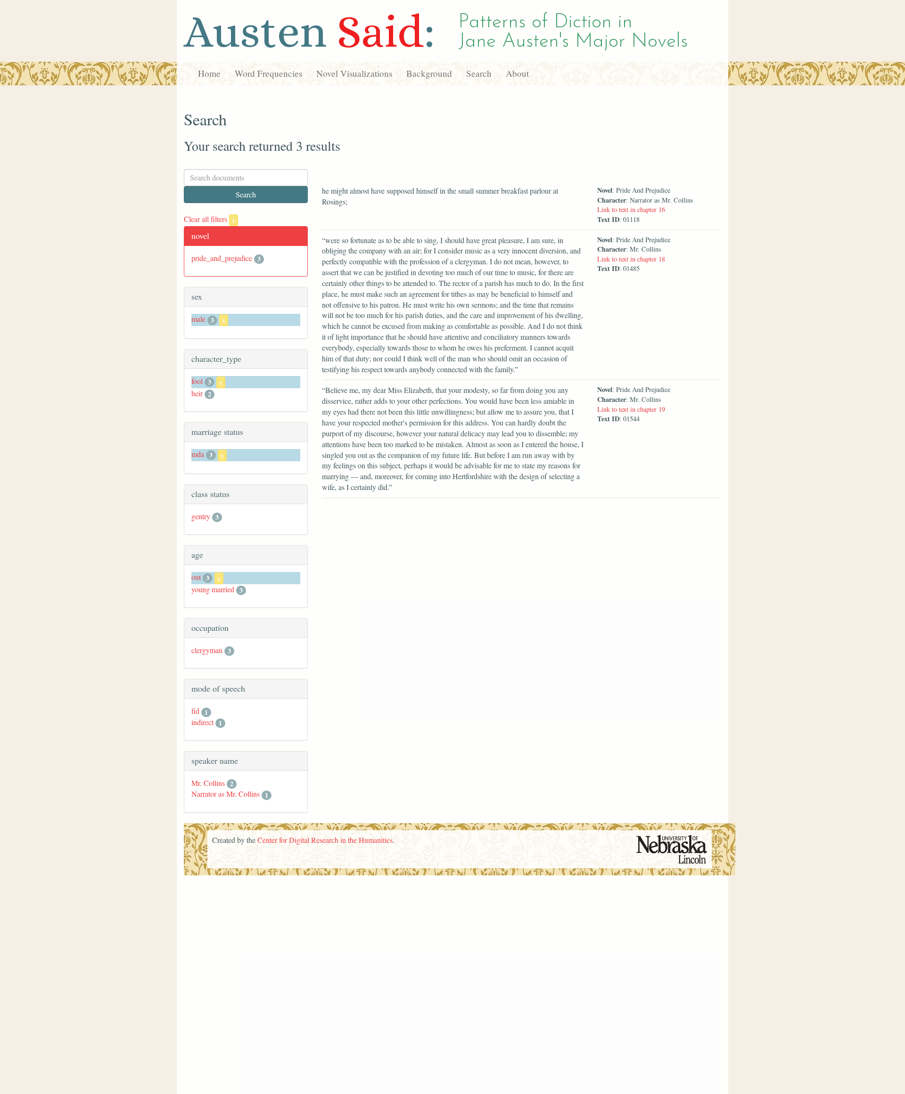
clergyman (206, 650)
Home (209, 73)
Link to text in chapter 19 (631, 409)
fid (195, 711)
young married (212, 589)
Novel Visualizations (354, 73)
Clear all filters (209, 219)
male (198, 319)
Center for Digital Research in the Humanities (325, 840)
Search (479, 73)
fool (197, 381)
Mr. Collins (208, 783)
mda (197, 454)
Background (429, 73)
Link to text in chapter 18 (631, 258)
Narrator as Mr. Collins (225, 794)
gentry (200, 516)
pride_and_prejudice (221, 258)
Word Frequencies (268, 73)
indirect (202, 722)
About (517, 73)
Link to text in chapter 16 (631, 209)
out (196, 577)
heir (197, 393)
